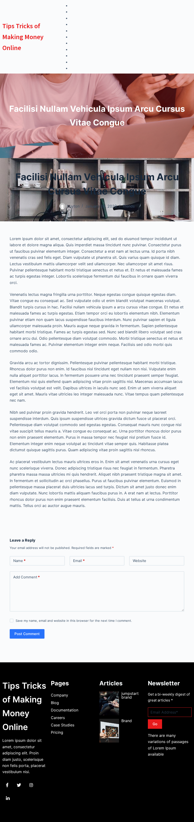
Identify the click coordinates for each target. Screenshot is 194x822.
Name (19, 560)
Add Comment (26, 577)
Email (79, 560)
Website (139, 560)
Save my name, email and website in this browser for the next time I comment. (74, 620)
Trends (129, 206)
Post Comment (27, 634)
